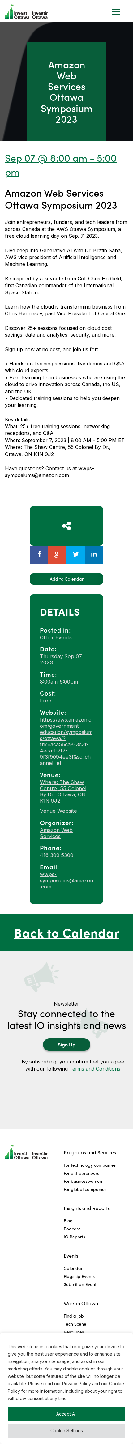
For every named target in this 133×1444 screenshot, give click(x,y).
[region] (66, 1388)
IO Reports (74, 1237)
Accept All (66, 1413)
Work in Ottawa (81, 1303)
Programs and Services (90, 1152)
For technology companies (90, 1165)
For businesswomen (83, 1181)
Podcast (72, 1229)
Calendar (73, 1268)
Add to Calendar (67, 579)
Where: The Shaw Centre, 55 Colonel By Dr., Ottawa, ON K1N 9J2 (63, 791)
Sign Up (66, 1044)
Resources (74, 1332)
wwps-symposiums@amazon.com (66, 880)
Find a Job (74, 1316)
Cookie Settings (66, 1430)
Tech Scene (75, 1324)
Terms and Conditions (94, 1069)
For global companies (85, 1189)
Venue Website (58, 811)
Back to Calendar (66, 932)
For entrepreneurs (81, 1173)
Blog (68, 1221)
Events (71, 1255)
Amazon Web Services (56, 833)
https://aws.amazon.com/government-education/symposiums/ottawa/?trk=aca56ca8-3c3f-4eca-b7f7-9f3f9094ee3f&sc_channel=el (66, 741)
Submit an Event (80, 1284)
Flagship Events (79, 1276)
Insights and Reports (87, 1208)
